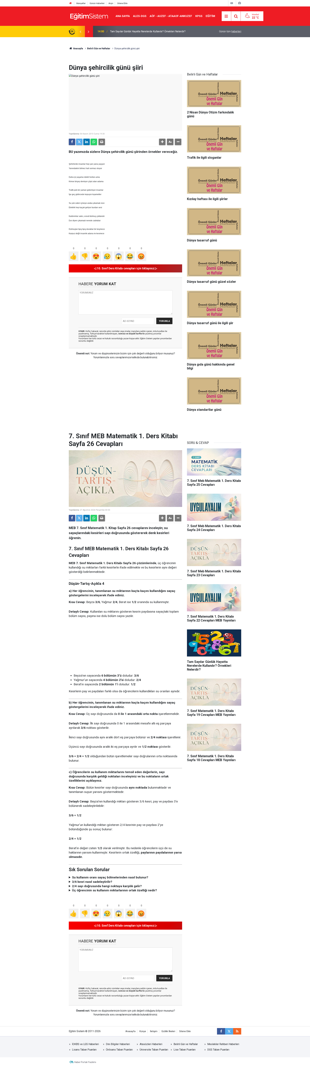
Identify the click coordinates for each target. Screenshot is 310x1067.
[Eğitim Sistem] (89, 15)
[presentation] (80, 31)
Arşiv (110, 3)
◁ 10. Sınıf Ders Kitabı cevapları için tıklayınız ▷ (125, 268)
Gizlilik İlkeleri (168, 1031)
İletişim (153, 1031)
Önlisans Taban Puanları (119, 1049)
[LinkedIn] (86, 142)
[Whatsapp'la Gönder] (94, 142)
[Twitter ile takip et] (229, 1031)
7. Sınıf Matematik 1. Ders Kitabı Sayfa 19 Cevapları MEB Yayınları (147, 31)
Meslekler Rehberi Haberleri (223, 1044)
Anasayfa (78, 48)
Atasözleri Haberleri (151, 1044)
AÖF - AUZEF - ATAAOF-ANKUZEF (171, 16)
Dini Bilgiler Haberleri (118, 1044)
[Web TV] (231, 3)
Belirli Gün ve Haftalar (98, 48)
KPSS (198, 16)
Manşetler (81, 3)
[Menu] (226, 16)
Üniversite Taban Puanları (154, 1049)
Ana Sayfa (123, 16)
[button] (162, 142)
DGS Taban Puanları (218, 1049)
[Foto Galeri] (239, 3)
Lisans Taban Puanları (84, 1049)
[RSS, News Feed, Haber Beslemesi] (237, 1031)
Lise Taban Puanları (185, 1049)
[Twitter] (79, 142)
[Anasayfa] (70, 3)
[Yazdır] (101, 142)
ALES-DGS (139, 16)
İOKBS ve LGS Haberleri (85, 1044)
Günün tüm (230, 31)
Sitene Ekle (122, 3)
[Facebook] (72, 142)
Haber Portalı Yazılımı (85, 1062)
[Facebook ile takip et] (221, 1031)
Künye (143, 1031)
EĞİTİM (210, 16)
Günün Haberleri (97, 3)
